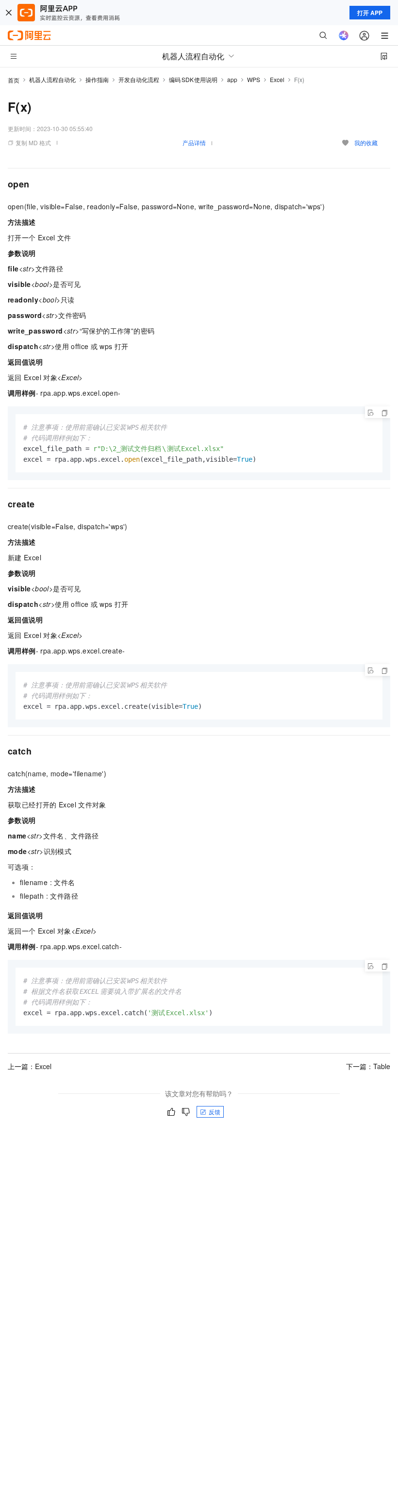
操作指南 (97, 79)
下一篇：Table (368, 1066)
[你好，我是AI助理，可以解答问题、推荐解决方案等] (343, 35)
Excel (277, 79)
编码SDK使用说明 (193, 79)
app (232, 79)
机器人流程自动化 (52, 79)
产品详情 (194, 142)
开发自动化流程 (138, 79)
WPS (253, 79)
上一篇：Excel (29, 1066)
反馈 (214, 1111)
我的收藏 (366, 142)
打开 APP (369, 12)
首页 (13, 80)
